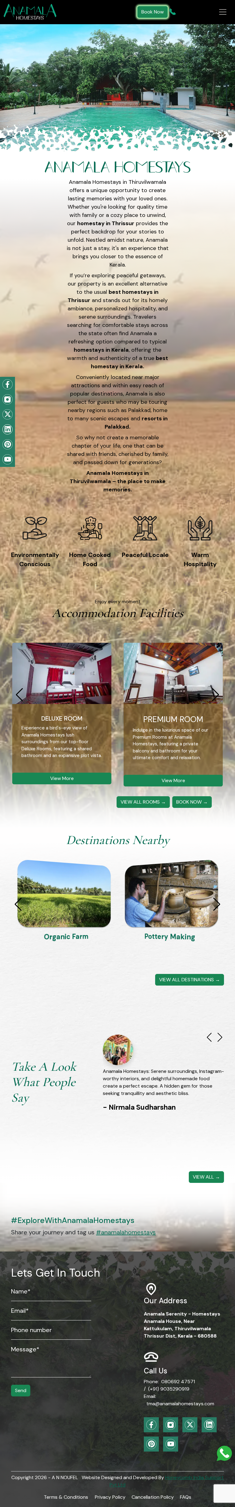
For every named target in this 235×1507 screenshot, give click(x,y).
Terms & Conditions (66, 1497)
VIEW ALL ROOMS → (143, 802)
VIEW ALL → (206, 1177)
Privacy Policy (110, 1497)
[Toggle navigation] (222, 12)
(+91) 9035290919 (168, 1389)
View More (62, 778)
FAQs (185, 1497)
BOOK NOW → (192, 802)
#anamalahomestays (126, 1232)
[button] (215, 695)
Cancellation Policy (153, 1497)
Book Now (152, 12)
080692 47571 (178, 1381)
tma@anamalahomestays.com (180, 1403)
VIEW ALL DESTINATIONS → (189, 979)
